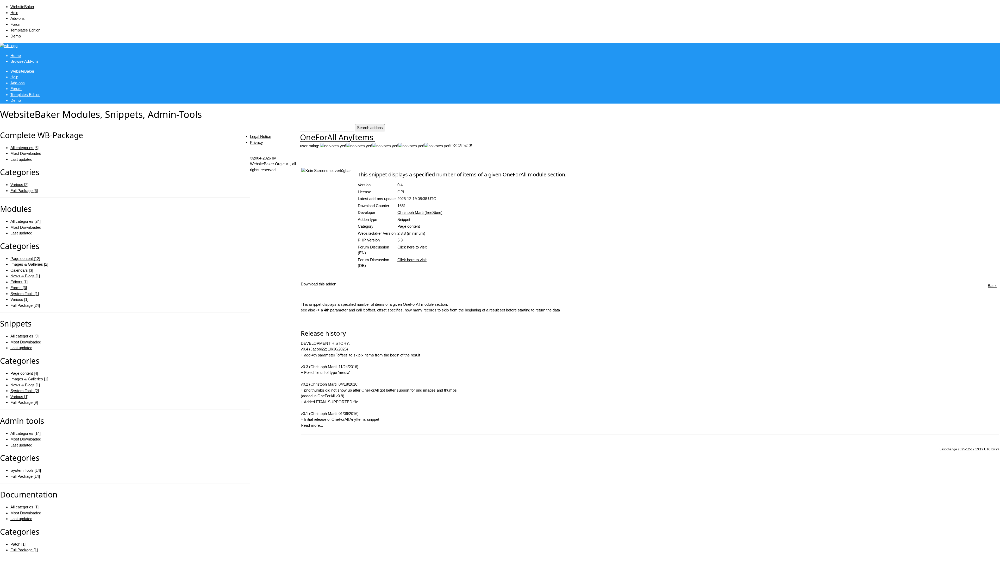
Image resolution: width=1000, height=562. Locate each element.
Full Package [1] (24, 550)
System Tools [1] (24, 293)
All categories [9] (24, 336)
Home (15, 55)
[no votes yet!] (333, 146)
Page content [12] (25, 258)
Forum (16, 24)
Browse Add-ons (24, 61)
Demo (15, 36)
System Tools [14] (25, 470)
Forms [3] (18, 287)
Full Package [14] (25, 476)
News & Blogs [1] (25, 276)
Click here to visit (412, 247)
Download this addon (318, 284)
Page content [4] (24, 373)
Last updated (21, 159)
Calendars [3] (21, 270)
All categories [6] (24, 147)
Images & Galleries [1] (29, 379)
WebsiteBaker (22, 6)
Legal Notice (260, 136)
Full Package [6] (24, 190)
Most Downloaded (25, 153)
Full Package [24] (25, 305)
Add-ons (17, 18)
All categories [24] (25, 221)
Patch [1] (18, 544)
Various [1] (19, 299)
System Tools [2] (24, 390)
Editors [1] (19, 282)
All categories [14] (25, 433)
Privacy (256, 142)
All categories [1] (24, 507)
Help (14, 12)
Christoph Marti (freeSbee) (419, 212)
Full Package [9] (24, 402)
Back (992, 285)
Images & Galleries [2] (29, 264)
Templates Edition (25, 30)
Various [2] (19, 184)
